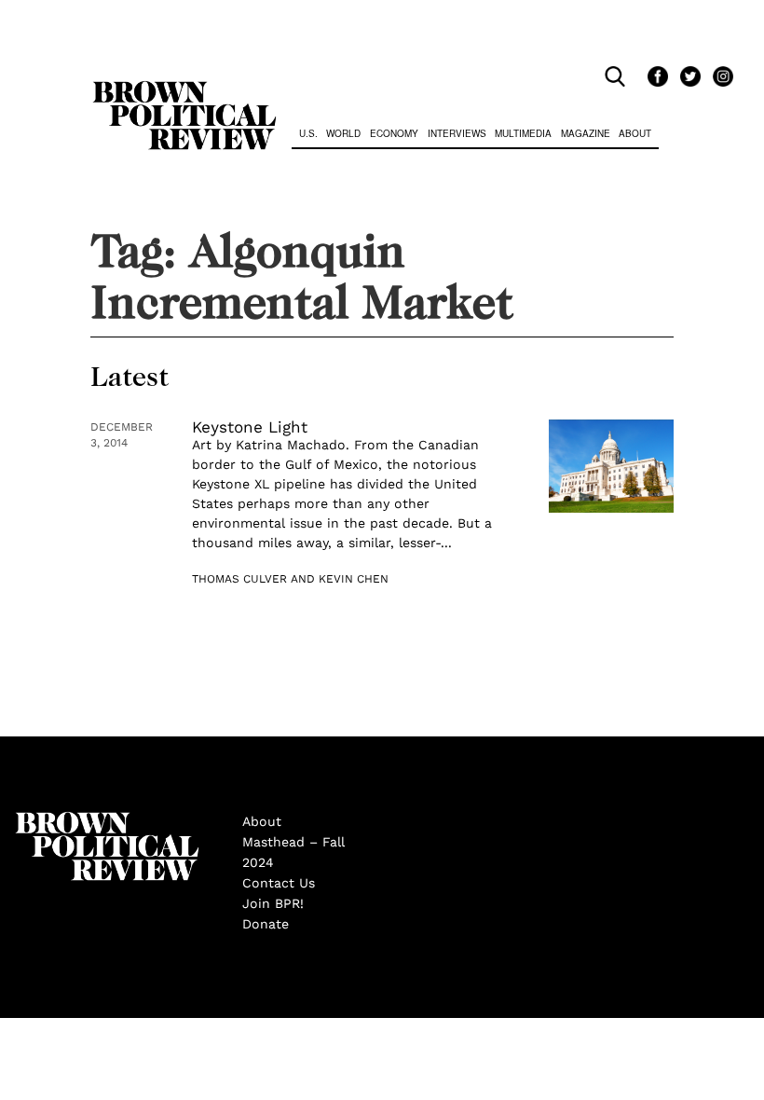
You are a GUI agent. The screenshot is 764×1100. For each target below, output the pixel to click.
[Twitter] (687, 77)
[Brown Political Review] (184, 89)
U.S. (308, 133)
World (343, 133)
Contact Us (278, 882)
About (635, 133)
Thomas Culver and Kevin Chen (290, 578)
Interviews (457, 133)
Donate (265, 923)
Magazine (585, 133)
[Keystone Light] (611, 466)
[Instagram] (718, 77)
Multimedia (523, 133)
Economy (394, 133)
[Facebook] (654, 77)
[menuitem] (308, 135)
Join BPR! (273, 903)
